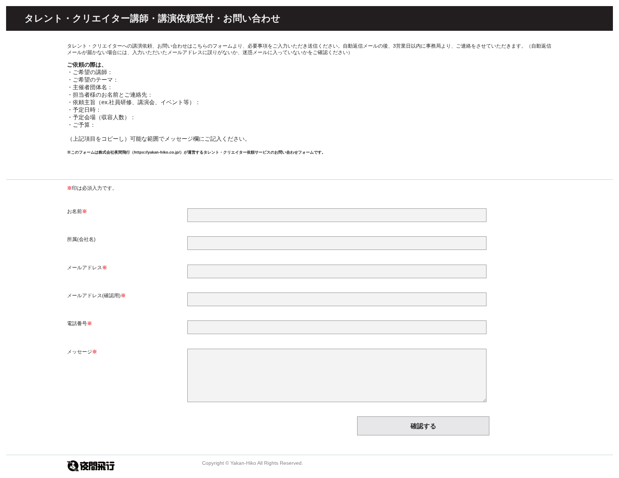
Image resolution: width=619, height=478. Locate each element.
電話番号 (79, 323)
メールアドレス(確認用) (96, 295)
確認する (423, 426)
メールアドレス (87, 267)
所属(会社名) (81, 239)
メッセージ (82, 351)
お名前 (77, 211)
